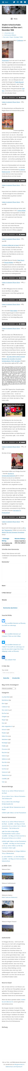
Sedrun (4, 756)
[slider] (23, 97)
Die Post (4, 713)
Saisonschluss (6, 861)
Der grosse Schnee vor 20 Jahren (11, 838)
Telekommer (5, 775)
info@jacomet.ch (19, 1064)
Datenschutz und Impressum (14, 1066)
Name (4, 585)
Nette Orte (5, 736)
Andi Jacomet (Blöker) (10, 35)
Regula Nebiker (8, 262)
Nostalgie (16, 37)
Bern (3, 703)
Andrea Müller (21, 210)
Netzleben (5, 739)
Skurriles (4, 762)
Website (4, 600)
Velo (3, 782)
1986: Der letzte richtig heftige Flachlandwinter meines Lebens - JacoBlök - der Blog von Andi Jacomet (13, 834)
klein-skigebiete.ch (7, 726)
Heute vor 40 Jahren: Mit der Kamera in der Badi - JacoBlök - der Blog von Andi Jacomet (13, 824)
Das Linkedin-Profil (10, 660)
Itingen (11, 37)
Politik (21, 37)
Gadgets (4, 716)
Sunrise (4, 769)
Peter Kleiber (13, 310)
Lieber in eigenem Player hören (11, 102)
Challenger (20, 40)
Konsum (4, 729)
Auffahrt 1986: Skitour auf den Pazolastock (14, 812)
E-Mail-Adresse (7, 592)
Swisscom (5, 772)
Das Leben (6, 37)
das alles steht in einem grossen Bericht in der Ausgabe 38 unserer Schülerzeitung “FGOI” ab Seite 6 (13, 359)
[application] (14, 97)
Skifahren (4, 759)
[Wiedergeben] (4, 97)
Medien (4, 733)
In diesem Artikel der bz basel (10, 245)
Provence (4, 749)
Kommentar (6, 562)
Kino (3, 723)
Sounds (4, 765)
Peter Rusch (20, 260)
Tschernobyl (5, 60)
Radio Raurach (19, 82)
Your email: (5, 670)
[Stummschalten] (20, 97)
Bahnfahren (5, 700)
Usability (4, 778)
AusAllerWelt (5, 697)
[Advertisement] (14, 1044)
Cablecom (5, 707)
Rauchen (4, 752)
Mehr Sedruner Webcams (9, 897)
